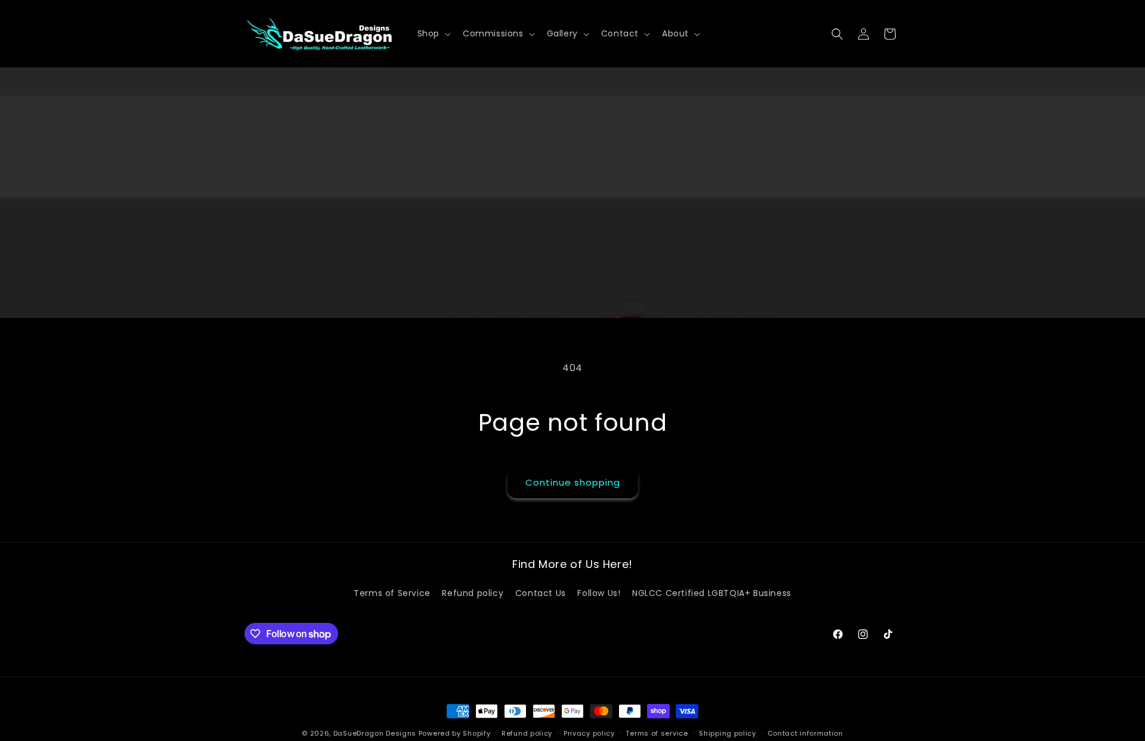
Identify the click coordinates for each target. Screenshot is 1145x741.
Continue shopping (572, 482)
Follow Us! (598, 593)
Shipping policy (727, 733)
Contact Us (540, 593)
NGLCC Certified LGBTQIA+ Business (711, 593)
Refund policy (472, 593)
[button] (433, 33)
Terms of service (657, 733)
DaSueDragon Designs (374, 733)
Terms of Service (392, 593)
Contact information (805, 733)
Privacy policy (589, 733)
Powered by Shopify (455, 733)
